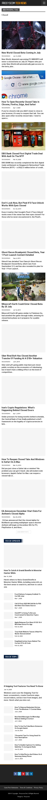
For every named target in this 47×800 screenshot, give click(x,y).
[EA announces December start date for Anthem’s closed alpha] (23, 494)
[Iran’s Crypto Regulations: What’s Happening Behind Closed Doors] (23, 390)
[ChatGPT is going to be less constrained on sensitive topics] (8, 615)
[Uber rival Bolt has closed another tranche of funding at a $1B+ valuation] (23, 338)
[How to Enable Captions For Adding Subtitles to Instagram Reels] (8, 747)
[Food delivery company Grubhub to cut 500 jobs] (8, 596)
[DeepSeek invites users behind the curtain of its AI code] (8, 643)
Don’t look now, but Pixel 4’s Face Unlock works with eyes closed (23, 204)
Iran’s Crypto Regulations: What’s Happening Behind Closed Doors (18, 409)
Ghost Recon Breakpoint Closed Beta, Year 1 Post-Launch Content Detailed (23, 253)
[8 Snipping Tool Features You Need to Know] (23, 672)
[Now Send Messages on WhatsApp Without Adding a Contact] (8, 719)
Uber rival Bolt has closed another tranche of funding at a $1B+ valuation (22, 357)
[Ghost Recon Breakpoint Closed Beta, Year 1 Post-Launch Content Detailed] (23, 235)
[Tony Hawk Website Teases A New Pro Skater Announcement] (8, 634)
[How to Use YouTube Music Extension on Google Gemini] (8, 728)
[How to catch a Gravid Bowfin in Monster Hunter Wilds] (23, 556)
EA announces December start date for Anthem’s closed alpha (22, 512)
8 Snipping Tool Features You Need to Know (23, 686)
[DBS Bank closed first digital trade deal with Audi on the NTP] (23, 136)
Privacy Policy (38, 787)
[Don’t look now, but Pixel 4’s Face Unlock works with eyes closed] (23, 185)
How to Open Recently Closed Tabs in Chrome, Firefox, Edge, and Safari (20, 103)
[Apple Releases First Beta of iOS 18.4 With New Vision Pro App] (8, 624)
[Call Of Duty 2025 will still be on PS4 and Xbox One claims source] (8, 606)
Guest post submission (11, 787)
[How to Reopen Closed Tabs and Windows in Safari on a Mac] (23, 442)
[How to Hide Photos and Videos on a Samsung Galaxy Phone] (8, 756)
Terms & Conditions (26, 787)
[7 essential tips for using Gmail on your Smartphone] (8, 738)
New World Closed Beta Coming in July (21, 52)
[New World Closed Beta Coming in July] (23, 35)
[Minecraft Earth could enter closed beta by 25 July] (23, 287)
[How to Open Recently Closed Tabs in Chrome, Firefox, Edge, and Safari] (23, 84)
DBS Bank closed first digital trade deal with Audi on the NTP (22, 154)
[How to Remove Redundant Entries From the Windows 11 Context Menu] (8, 709)
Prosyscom (27, 796)
